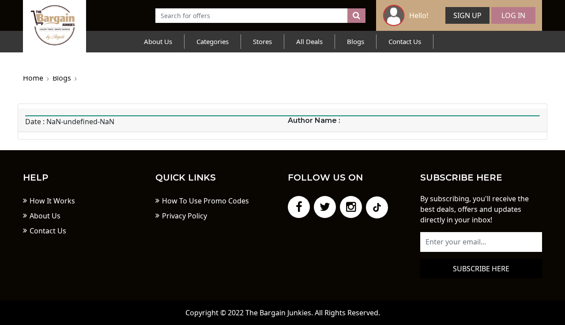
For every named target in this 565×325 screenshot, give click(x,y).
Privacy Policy (184, 216)
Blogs (355, 41)
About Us (158, 41)
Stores (262, 41)
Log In (513, 15)
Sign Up (467, 15)
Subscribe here (481, 268)
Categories (212, 41)
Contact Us (404, 41)
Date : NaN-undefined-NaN (69, 121)
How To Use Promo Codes (205, 201)
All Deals (309, 41)
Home (33, 78)
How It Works (52, 201)
